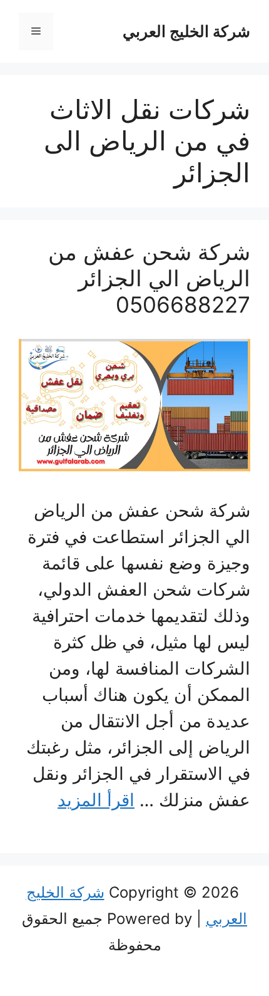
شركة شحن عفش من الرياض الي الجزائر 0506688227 (149, 278)
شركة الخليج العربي (186, 31)
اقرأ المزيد (96, 800)
